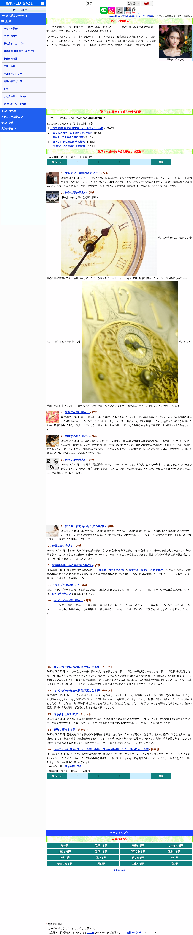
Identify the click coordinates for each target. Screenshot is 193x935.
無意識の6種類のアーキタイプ (19, 51)
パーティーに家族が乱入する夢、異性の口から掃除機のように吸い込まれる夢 (101, 749)
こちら (90, 932)
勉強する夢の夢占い (77, 436)
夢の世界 (6, 21)
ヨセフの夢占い (12, 28)
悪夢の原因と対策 (13, 81)
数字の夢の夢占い (76, 459)
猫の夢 (174, 863)
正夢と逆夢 (9, 66)
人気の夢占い (8, 128)
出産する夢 (138, 863)
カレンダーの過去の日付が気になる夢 (77, 690)
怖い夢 (174, 857)
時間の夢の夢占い (63, 545)
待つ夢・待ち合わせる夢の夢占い (85, 526)
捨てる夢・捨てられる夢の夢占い (147, 570)
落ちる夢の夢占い (74, 766)
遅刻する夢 (65, 851)
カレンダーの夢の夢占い (68, 600)
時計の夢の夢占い (76, 192)
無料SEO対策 (134, 932)
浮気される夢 (138, 851)
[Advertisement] (23, 179)
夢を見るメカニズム (14, 43)
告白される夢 (64, 863)
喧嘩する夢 (101, 845)
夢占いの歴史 (10, 36)
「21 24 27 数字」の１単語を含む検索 (71, 133)
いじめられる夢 (174, 845)
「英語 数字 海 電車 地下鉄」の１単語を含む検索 (76, 128)
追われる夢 (174, 851)
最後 (161, 162)
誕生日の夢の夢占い (77, 412)
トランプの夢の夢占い (65, 584)
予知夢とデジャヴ (13, 73)
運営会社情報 (119, 870)
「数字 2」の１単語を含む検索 (67, 137)
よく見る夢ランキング (15, 96)
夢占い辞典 (7, 122)
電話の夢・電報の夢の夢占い (82, 173)
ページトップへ (119, 832)
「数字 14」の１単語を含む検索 (67, 141)
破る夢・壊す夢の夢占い (112, 570)
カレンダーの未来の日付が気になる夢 (77, 666)
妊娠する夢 (138, 845)
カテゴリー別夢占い (12, 116)
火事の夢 (65, 857)
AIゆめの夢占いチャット (14, 15)
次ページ (57, 162)
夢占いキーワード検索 (15, 104)
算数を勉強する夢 (64, 729)
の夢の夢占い (61, 593)
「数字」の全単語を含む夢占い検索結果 (28, 3)
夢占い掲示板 (8, 111)
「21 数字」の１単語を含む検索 (67, 146)
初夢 (6, 89)
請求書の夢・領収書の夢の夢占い (72, 565)
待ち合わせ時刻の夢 (66, 714)
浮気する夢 (101, 851)
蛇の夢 (64, 845)
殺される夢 (138, 857)
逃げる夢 (101, 857)
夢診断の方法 (10, 58)
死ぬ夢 (101, 863)
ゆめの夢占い (115, 16)
